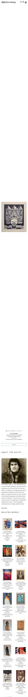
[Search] (23, 2)
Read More (4, 508)
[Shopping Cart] (21, 2)
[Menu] (26, 2)
